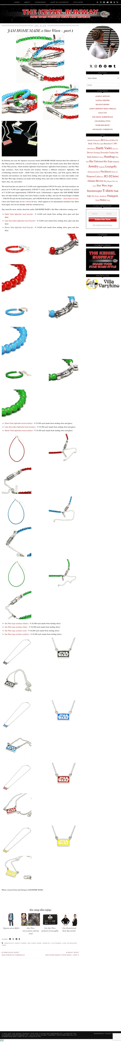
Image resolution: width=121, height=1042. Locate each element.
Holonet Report (102, 104)
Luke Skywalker (69, 943)
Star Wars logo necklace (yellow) (17, 634)
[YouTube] (108, 2)
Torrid (97, 200)
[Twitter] (97, 2)
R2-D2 (108, 176)
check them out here (70, 198)
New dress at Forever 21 (13, 953)
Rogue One (111, 181)
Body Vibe (92, 143)
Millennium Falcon (94, 172)
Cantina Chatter (103, 100)
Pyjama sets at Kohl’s (11, 928)
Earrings (97, 152)
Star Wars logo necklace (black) (16, 623)
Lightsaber (56, 943)
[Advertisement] (42, 898)
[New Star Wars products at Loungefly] (50, 919)
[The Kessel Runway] (60, 11)
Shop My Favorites (60, 2)
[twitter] (91, 66)
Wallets (103, 199)
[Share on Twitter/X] (13, 939)
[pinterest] (105, 66)
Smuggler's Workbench (103, 129)
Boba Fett (115, 140)
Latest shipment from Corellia (102, 109)
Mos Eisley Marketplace (102, 117)
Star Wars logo (104, 185)
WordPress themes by (106, 1033)
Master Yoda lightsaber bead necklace (19, 430)
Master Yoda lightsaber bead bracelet (19, 227)
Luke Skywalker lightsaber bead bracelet (20, 220)
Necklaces (106, 171)
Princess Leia (93, 176)
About (27, 2)
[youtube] (110, 66)
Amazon (90, 140)
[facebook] (100, 66)
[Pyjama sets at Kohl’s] (11, 919)
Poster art (114, 172)
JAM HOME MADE (34, 943)
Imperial (116, 161)
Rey (105, 181)
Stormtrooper (94, 191)
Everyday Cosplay (108, 152)
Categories (40, 2)
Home (17, 2)
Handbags (109, 156)
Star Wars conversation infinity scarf (31, 930)
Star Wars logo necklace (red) (15, 630)
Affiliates (78, 2)
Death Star (115, 149)
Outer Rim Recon (102, 125)
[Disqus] (40, 991)
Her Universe (96, 161)
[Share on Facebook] (10, 939)
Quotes (102, 177)
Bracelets (9, 943)
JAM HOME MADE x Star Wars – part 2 (62, 953)
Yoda (4, 945)
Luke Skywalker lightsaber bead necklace (20, 427)
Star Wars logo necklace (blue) (16, 627)
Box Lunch (100, 144)
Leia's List (102, 113)
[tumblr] (114, 2)
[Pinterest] (104, 2)
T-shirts (108, 190)
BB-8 (103, 140)
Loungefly (111, 166)
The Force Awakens (99, 196)
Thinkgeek (112, 195)
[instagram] (95, 66)
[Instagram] (101, 2)
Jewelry (46, 943)
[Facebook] (111, 2)
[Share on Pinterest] (16, 939)
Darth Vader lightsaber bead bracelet (19, 214)
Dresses (90, 152)
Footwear (101, 157)
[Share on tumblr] (19, 939)
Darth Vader (20, 943)
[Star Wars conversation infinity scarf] (30, 919)
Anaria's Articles (102, 96)
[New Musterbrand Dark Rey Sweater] (69, 919)
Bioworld (108, 140)
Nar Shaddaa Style (102, 121)
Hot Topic (108, 161)
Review (100, 180)
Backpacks (96, 140)
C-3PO (114, 143)
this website (26, 201)
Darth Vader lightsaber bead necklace (18, 423)
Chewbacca (91, 148)
